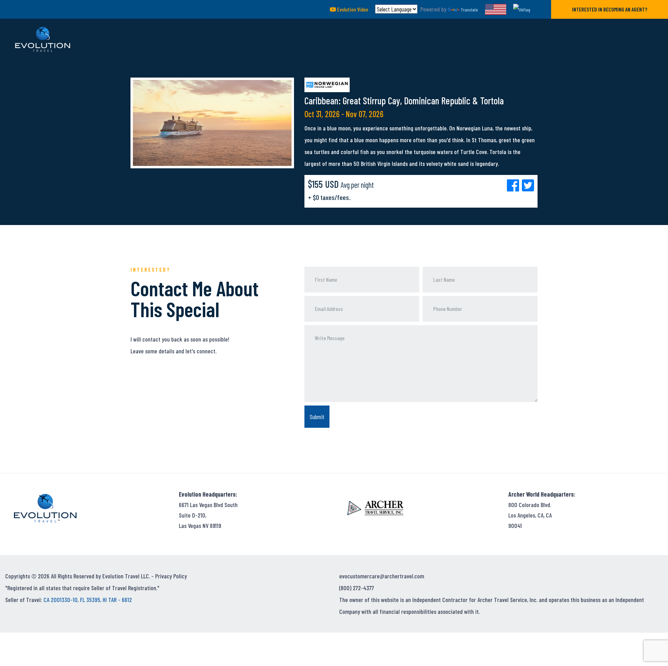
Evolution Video (352, 9)
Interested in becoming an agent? (609, 9)
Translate (469, 10)
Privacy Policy (171, 576)
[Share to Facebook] (514, 185)
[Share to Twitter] (528, 185)
